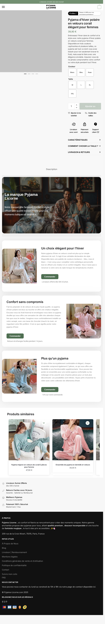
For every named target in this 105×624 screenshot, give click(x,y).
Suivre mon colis (9, 574)
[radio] (72, 72)
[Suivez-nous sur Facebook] (3, 602)
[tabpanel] (31, 41)
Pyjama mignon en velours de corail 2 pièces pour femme (29, 466)
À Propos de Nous (10, 543)
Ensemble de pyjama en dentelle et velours (73, 465)
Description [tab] (51, 169)
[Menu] (6, 7)
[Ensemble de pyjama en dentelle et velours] (72, 439)
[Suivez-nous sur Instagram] (5, 602)
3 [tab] (33, 75)
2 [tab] (29, 75)
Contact (5, 570)
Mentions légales (10, 556)
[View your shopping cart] (99, 7)
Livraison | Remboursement (14, 552)
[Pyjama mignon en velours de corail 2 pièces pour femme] (29, 439)
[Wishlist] (44, 423)
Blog (4, 548)
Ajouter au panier (90, 107)
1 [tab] (25, 75)
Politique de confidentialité (14, 565)
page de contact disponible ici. (81, 587)
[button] (76, 105)
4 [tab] (36, 75)
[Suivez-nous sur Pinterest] (6, 602)
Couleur (71, 66)
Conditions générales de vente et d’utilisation (22, 561)
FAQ (4, 577)
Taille (70, 79)
